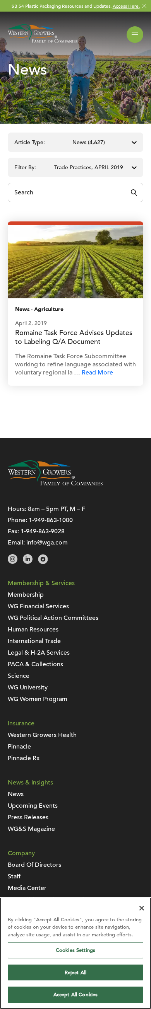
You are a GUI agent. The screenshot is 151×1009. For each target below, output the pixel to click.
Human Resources (33, 629)
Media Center (27, 888)
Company (21, 853)
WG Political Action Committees (53, 618)
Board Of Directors (34, 865)
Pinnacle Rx (23, 758)
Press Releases (28, 817)
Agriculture (48, 309)
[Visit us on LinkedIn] (28, 562)
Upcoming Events (33, 806)
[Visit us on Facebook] (43, 562)
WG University (28, 687)
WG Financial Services (38, 606)
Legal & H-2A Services (39, 653)
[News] (75, 261)
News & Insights (30, 782)
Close (144, 6)
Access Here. (126, 6)
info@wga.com (47, 542)
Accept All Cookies (75, 994)
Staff (14, 876)
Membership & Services (41, 583)
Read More (97, 372)
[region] (75, 953)
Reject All (75, 972)
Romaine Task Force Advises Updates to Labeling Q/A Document (73, 337)
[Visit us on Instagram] (12, 562)
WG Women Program (37, 699)
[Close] (141, 908)
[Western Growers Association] (42, 44)
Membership (26, 595)
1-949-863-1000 (51, 520)
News (22, 309)
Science (18, 676)
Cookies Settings (75, 950)
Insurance (21, 723)
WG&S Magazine (31, 829)
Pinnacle (19, 746)
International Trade (34, 641)
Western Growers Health (42, 735)
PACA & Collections (35, 664)
